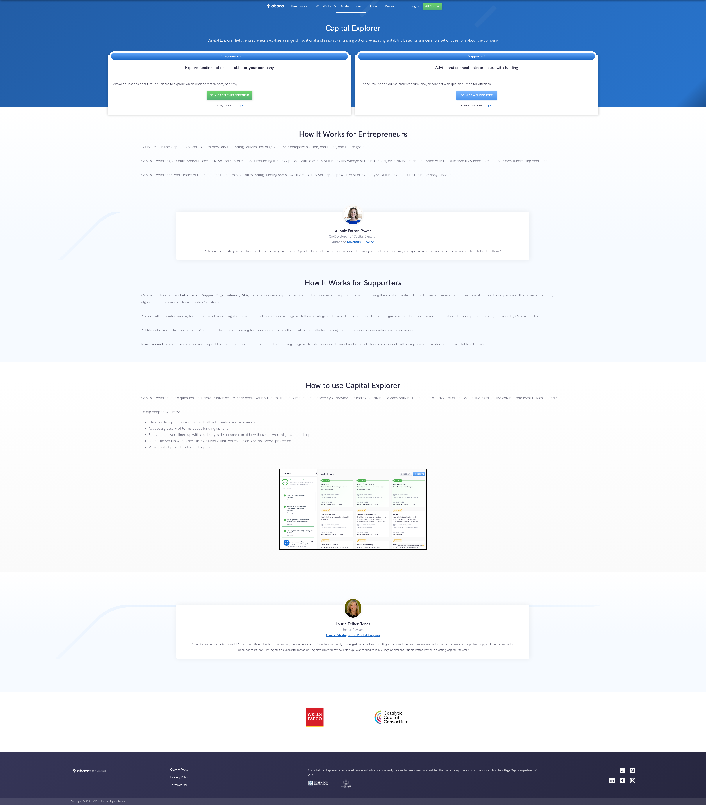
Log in (240, 105)
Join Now (432, 6)
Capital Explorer (351, 6)
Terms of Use (179, 785)
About (374, 6)
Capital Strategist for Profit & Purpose (353, 635)
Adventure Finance (360, 242)
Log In (415, 6)
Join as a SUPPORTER (477, 95)
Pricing (390, 6)
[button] (326, 6)
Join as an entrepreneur (229, 95)
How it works (299, 6)
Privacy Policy (179, 777)
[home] (275, 6)
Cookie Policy (179, 770)
